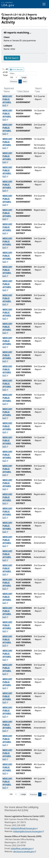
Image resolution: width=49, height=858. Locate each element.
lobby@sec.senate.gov (21, 848)
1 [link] (20, 81)
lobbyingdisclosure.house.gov (27, 831)
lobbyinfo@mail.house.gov (23, 828)
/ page (23, 77)
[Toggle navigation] (43, 4)
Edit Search (13, 58)
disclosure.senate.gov (23, 851)
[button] (3, 91)
